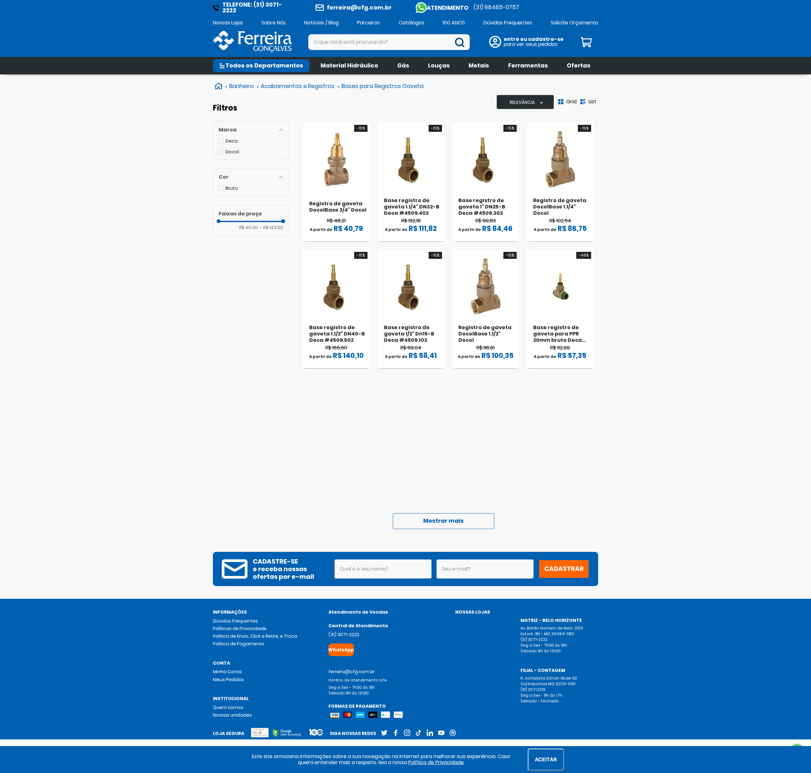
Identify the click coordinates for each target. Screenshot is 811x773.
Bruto (232, 188)
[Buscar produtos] (461, 42)
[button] (251, 129)
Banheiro (241, 86)
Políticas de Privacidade (239, 628)
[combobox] (389, 42)
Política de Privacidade (436, 762)
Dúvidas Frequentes (235, 621)
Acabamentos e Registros (298, 86)
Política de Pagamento (238, 644)
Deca (232, 141)
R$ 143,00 (271, 227)
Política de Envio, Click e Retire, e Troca (255, 636)
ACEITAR (546, 759)
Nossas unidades (232, 715)
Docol (232, 152)
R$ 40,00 (248, 227)
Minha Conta (227, 671)
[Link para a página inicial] (218, 86)
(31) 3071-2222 (344, 634)
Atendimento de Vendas (358, 612)
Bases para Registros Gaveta (383, 86)
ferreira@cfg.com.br (359, 7)
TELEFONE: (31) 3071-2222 (252, 7)
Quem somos (228, 707)
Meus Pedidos (228, 679)
